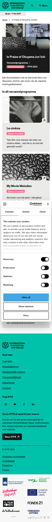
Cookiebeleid (8, 461)
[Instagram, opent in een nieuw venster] (5, 404)
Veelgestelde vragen (13, 372)
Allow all (26, 297)
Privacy (5, 470)
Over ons (7, 361)
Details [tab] (26, 212)
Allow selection (26, 306)
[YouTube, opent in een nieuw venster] (14, 404)
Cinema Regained (15, 67)
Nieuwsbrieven (10, 366)
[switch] (45, 268)
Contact (6, 388)
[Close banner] (48, 204)
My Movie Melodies (19, 186)
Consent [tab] (9, 212)
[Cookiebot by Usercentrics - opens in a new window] (31, 204)
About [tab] (43, 212)
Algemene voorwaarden (13, 456)
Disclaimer (7, 465)
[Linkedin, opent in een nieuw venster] (33, 404)
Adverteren (8, 382)
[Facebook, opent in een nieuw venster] (24, 404)
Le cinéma (13, 128)
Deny (25, 315)
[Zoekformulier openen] (32, 5)
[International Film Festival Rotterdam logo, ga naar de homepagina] (13, 5)
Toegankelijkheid (11, 377)
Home (4, 20)
